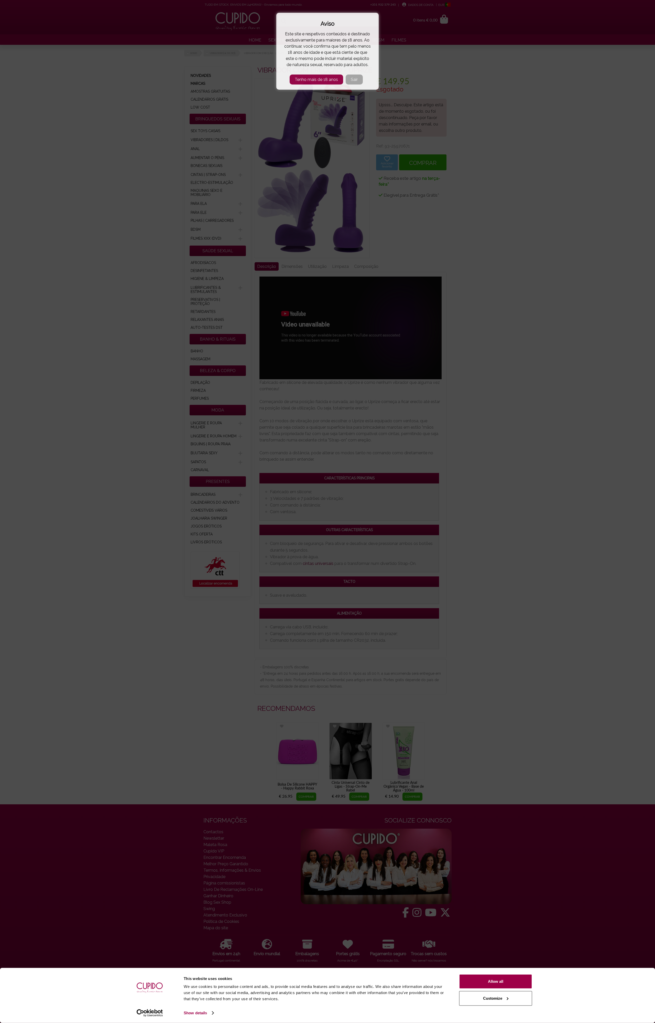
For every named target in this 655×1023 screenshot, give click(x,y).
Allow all (495, 981)
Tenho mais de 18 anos (316, 79)
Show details (195, 1013)
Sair (354, 79)
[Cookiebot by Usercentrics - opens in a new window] (149, 1013)
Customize (492, 998)
